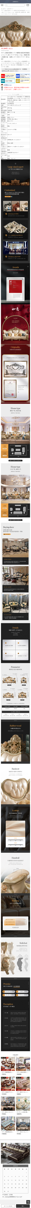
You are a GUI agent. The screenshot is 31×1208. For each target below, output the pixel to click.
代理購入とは (7, 85)
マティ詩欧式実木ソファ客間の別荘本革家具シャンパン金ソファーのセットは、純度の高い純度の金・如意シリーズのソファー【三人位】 (15, 12)
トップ (3, 9)
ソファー (9, 9)
